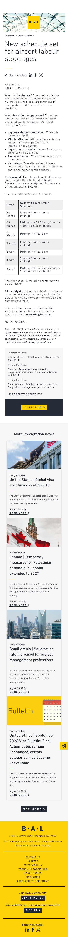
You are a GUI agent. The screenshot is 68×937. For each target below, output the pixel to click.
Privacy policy (33, 865)
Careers (32, 861)
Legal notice (32, 873)
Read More (18, 513)
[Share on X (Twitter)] (41, 75)
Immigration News (14, 36)
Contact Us (33, 407)
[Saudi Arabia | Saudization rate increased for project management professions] (34, 624)
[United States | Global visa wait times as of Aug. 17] (34, 455)
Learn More (32, 898)
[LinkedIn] (27, 929)
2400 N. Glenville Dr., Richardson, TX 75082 (32, 836)
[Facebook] (33, 929)
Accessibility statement (33, 881)
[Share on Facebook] (36, 75)
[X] (38, 929)
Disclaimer (33, 877)
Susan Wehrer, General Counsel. (32, 845)
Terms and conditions (33, 869)
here (18, 284)
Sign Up (32, 910)
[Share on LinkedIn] (30, 75)
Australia (29, 36)
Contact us (33, 857)
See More (32, 809)
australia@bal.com (38, 314)
